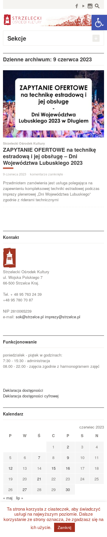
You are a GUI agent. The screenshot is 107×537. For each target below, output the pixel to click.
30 (68, 489)
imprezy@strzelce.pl (62, 316)
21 (39, 479)
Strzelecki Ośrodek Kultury (24, 143)
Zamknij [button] (64, 527)
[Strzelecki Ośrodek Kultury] (53, 19)
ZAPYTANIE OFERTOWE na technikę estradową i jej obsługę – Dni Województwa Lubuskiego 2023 (49, 156)
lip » (19, 498)
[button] (99, 22)
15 (53, 468)
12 (10, 468)
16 (68, 468)
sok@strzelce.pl (30, 316)
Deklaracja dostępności (23, 390)
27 (25, 489)
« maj (7, 498)
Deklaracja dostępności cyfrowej (31, 396)
